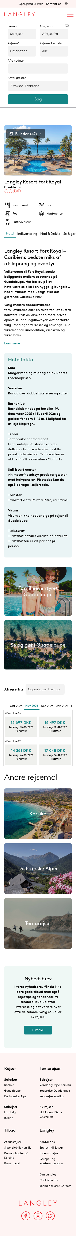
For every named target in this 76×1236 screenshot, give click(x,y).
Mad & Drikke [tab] (50, 234)
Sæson (12, 26)
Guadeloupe (12, 1090)
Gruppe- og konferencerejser (51, 1161)
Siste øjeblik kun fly (17, 1147)
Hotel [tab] (10, 233)
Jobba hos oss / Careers (55, 1185)
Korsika (9, 1085)
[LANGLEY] (19, 13)
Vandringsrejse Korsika (55, 1085)
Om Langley (48, 1174)
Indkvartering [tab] (27, 234)
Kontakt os (53, 3)
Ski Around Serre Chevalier (51, 1114)
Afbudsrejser (12, 1142)
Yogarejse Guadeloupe (55, 1090)
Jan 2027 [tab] (62, 706)
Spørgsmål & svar (31, 3)
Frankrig (10, 1112)
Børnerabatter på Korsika (16, 1155)
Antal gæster (17, 77)
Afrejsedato (16, 60)
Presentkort (12, 1163)
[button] (66, 3)
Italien (8, 1118)
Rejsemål (14, 43)
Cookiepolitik (49, 1180)
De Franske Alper (16, 1096)
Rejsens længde (51, 43)
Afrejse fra (47, 26)
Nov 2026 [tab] (31, 705)
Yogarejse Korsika (52, 1096)
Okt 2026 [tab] (16, 706)
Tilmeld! (38, 1030)
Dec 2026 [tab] (47, 706)
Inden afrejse (49, 1153)
